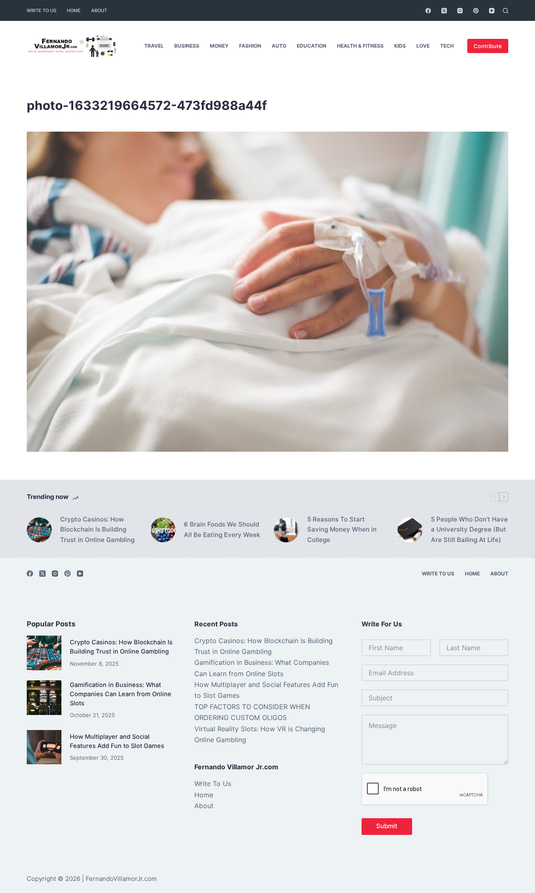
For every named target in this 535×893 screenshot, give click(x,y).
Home (74, 10)
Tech (447, 46)
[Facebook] (428, 10)
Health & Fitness (360, 46)
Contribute (488, 46)
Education (311, 46)
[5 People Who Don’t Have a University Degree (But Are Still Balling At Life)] (410, 529)
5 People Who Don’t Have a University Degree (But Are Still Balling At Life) (469, 529)
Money (219, 46)
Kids (400, 46)
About (99, 10)
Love (423, 46)
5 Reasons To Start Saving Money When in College (342, 529)
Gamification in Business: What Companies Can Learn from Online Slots (120, 694)
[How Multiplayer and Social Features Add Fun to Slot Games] (44, 747)
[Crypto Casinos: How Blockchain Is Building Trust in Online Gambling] (39, 529)
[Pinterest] (476, 10)
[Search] (505, 10)
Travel (154, 46)
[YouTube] (491, 10)
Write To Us (41, 10)
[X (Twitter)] (444, 10)
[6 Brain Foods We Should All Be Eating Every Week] (163, 529)
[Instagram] (460, 10)
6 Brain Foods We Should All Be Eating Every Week (222, 529)
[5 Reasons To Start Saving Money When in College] (286, 529)
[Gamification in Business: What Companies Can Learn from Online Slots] (44, 697)
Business (186, 46)
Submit (386, 826)
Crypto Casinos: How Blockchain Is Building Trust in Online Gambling (97, 529)
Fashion (250, 46)
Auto (279, 46)
